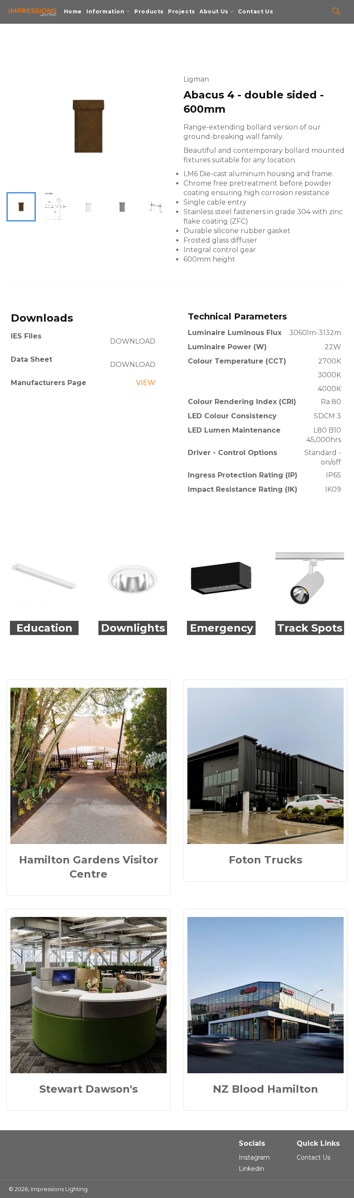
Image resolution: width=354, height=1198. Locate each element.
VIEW (145, 383)
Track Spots (309, 628)
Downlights (133, 628)
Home (73, 11)
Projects (181, 11)
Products (149, 11)
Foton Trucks (265, 859)
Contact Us (255, 11)
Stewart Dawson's (88, 1089)
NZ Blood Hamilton (265, 1089)
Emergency (221, 628)
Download (132, 341)
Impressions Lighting (59, 1189)
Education (44, 628)
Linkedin (251, 1169)
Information (106, 11)
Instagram (254, 1157)
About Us (214, 11)
